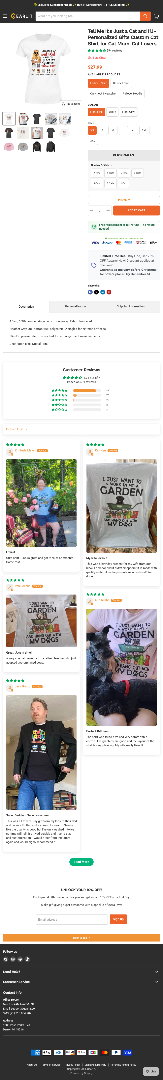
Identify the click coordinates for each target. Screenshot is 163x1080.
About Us (32, 1064)
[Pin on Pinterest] (109, 292)
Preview (124, 199)
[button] (97, 50)
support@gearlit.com (24, 1008)
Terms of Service (50, 1064)
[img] (15, 444)
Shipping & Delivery (95, 1064)
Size (91, 123)
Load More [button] (81, 862)
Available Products (104, 74)
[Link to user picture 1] (41, 503)
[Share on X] (96, 292)
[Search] (145, 16)
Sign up (118, 919)
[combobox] (88, 16)
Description (26, 306)
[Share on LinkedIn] (102, 292)
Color (93, 104)
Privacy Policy (72, 1064)
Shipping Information (131, 306)
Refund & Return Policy (123, 1064)
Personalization (75, 306)
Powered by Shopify (81, 1073)
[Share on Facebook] (90, 292)
